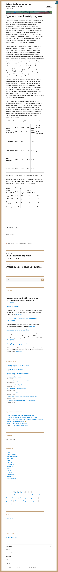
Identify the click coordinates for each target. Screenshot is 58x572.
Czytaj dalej (10, 302)
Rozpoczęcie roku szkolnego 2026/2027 (18, 365)
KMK (8, 423)
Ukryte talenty (11, 474)
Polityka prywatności (11, 537)
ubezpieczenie (27, 501)
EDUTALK (26, 495)
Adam (8, 419)
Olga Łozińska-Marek (12, 243)
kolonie (13, 498)
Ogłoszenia (10, 462)
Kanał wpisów (11, 520)
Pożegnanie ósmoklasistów (14, 377)
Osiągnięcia (10, 464)
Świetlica (9, 470)
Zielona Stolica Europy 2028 (15, 369)
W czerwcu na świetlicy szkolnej (16, 385)
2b (7, 492)
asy (21, 495)
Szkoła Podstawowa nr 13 (18, 4)
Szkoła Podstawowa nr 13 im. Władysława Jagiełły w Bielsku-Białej (21, 567)
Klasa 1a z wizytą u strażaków (20, 425)
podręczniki (34, 498)
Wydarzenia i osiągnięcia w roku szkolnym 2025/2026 (22, 396)
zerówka (8, 504)
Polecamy (10, 468)
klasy (7, 498)
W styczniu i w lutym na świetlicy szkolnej (25, 417)
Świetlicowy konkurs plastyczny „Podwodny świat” (21, 400)
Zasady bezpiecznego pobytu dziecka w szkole (20, 344)
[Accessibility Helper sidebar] (56, 2)
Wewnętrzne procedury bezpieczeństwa (18, 330)
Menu (49, 6)
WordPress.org (11, 524)
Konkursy (10, 458)
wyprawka (35, 501)
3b (15, 492)
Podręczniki (10, 466)
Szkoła (8, 549)
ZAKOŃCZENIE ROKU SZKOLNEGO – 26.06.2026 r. (21, 389)
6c (30, 492)
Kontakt (8, 563)
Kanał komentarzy (12, 522)
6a (27, 492)
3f (24, 492)
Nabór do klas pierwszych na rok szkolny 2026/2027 (21, 294)
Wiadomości (30, 243)
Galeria (9, 452)
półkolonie (9, 501)
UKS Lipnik (9, 553)
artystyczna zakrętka (12, 495)
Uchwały (9, 472)
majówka (19, 498)
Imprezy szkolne (11, 454)
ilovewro (9, 417)
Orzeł (8, 415)
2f (12, 492)
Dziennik (8, 556)
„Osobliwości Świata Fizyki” (19, 423)
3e (21, 492)
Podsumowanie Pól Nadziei (14, 392)
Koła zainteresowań (12, 456)
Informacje (9, 546)
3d (18, 492)
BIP (7, 560)
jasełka (39, 495)
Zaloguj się (10, 518)
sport (19, 501)
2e (10, 492)
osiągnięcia (26, 498)
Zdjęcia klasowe (11, 478)
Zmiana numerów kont (13, 306)
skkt (15, 501)
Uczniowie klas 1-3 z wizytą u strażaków (18, 373)
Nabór (9, 460)
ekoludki (32, 495)
